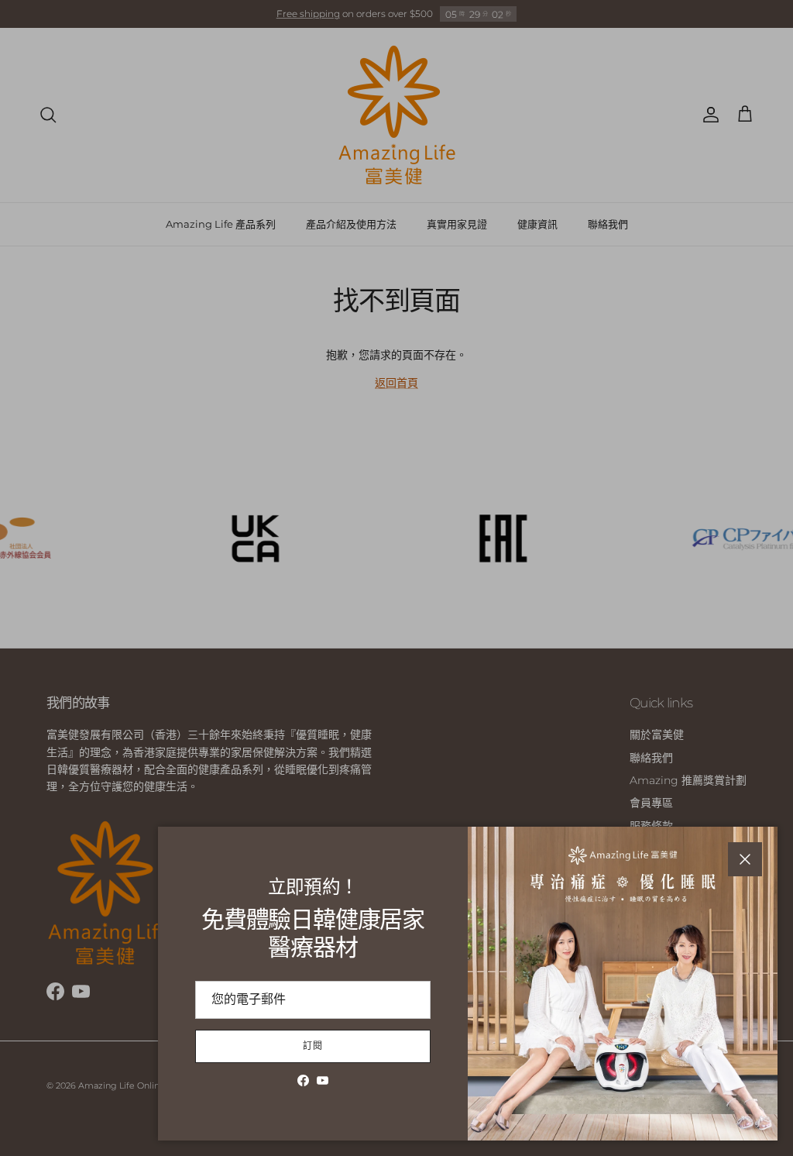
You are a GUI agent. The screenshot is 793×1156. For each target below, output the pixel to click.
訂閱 (313, 1045)
